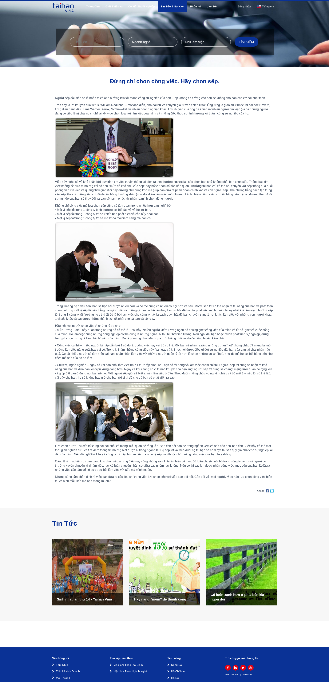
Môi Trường (63, 677)
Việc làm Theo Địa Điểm (128, 664)
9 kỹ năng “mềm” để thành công (160, 599)
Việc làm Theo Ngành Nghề (130, 671)
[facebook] (228, 668)
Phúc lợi (195, 6)
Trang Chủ (93, 6)
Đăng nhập (244, 6)
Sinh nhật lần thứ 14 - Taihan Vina (84, 599)
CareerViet (247, 674)
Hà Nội (175, 677)
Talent (228, 674)
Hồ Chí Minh (178, 671)
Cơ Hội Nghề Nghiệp (141, 6)
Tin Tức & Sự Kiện (172, 6)
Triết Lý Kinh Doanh (68, 671)
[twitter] (243, 668)
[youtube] (251, 668)
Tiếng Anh (268, 6)
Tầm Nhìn (62, 664)
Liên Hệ (212, 6)
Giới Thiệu (112, 6)
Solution (235, 674)
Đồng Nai (176, 664)
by (240, 674)
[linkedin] (235, 668)
